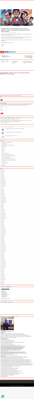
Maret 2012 (2, 283)
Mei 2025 (2, 190)
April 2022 (2, 240)
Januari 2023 (2, 228)
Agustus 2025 (2, 186)
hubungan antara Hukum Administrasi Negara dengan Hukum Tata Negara (14, 128)
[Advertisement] (17, 393)
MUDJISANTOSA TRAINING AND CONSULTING (7, 158)
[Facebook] (15, 384)
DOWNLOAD (3, 165)
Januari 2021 (2, 260)
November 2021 (3, 247)
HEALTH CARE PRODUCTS (4, 162)
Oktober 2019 (2, 279)
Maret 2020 (2, 274)
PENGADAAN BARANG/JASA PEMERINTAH (6, 145)
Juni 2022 (2, 237)
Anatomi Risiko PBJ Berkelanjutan (15, 62)
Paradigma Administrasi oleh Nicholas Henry (11, 135)
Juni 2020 (2, 270)
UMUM (2, 149)
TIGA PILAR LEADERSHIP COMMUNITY (6, 142)
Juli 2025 (2, 187)
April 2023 (2, 224)
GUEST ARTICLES (3, 146)
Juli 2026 (2, 171)
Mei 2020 (2, 271)
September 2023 (3, 217)
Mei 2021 (2, 255)
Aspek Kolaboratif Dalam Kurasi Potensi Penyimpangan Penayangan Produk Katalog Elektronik (28, 56)
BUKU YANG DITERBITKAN (4, 153)
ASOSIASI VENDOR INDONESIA (5, 157)
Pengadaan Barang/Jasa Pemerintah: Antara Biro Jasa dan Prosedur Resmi (6, 56)
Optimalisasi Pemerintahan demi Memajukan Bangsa (17, 4)
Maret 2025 (2, 193)
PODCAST (2, 150)
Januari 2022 (2, 244)
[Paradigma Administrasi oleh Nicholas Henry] (3, 136)
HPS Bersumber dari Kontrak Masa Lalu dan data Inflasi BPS (27, 62)
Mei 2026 (2, 174)
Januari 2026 (2, 179)
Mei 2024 (2, 206)
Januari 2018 (2, 282)
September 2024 (3, 201)
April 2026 (2, 175)
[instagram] (18, 384)
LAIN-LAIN (2, 161)
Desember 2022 (3, 229)
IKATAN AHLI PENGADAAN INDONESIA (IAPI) (7, 154)
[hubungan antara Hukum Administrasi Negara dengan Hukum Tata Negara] (3, 129)
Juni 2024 (2, 205)
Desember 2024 (3, 197)
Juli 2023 (2, 220)
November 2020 (3, 263)
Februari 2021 (2, 259)
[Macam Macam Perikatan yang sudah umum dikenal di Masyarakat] (3, 133)
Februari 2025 (2, 194)
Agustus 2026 (2, 170)
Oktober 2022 (2, 232)
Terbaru (6, 126)
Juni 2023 (2, 221)
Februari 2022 (2, 243)
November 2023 (3, 214)
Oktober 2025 (2, 183)
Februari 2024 (2, 210)
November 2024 (3, 198)
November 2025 (3, 182)
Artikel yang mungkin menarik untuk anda (10, 117)
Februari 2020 (2, 275)
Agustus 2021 (2, 251)
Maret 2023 (2, 225)
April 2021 (2, 256)
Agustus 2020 (2, 267)
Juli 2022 (2, 236)
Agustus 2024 (2, 202)
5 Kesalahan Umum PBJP (5, 61)
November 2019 (3, 278)
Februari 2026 (2, 178)
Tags (8, 126)
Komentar (11, 126)
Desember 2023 (3, 213)
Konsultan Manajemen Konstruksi (5, 122)
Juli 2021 (2, 252)
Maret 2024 (2, 209)
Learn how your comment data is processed (15, 95)
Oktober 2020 (2, 264)
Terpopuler (2, 126)
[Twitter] (16, 384)
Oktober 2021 (2, 248)
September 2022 (3, 233)
